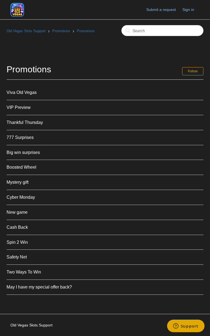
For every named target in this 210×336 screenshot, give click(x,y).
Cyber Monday (21, 197)
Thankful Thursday (25, 122)
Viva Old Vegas (22, 92)
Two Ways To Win (24, 272)
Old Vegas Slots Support (26, 31)
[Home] (17, 9)
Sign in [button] (188, 9)
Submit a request (161, 9)
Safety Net (17, 257)
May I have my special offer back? (39, 287)
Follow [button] (193, 71)
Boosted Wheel (21, 167)
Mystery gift (17, 182)
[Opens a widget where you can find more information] (186, 326)
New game (17, 212)
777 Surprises (20, 137)
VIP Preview (19, 107)
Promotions (61, 31)
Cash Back (17, 227)
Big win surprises (23, 152)
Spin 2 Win (17, 242)
